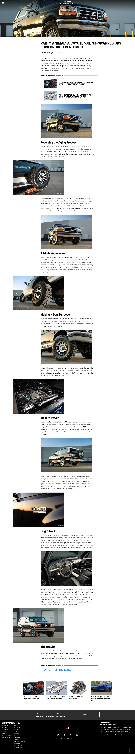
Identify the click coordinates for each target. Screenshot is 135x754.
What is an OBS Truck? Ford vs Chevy (58, 670)
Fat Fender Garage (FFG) (63, 206)
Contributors (18, 726)
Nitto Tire (66, 738)
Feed (15, 736)
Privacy (16, 734)
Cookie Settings (18, 747)
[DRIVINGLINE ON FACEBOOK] (64, 735)
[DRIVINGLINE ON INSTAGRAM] (70, 735)
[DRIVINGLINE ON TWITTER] (58, 735)
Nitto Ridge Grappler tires (63, 321)
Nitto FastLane (18, 745)
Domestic (5, 726)
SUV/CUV (4, 728)
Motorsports (6, 738)
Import (4, 734)
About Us (16, 740)
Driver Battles (18, 744)
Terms (16, 732)
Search (16, 730)
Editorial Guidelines (20, 741)
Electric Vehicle (7, 736)
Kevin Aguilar (57, 53)
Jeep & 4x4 (5, 730)
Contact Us (17, 728)
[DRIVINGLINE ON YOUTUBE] (77, 735)
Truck (4, 732)
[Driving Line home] (67, 4)
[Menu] (3, 3)
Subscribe (87, 714)
